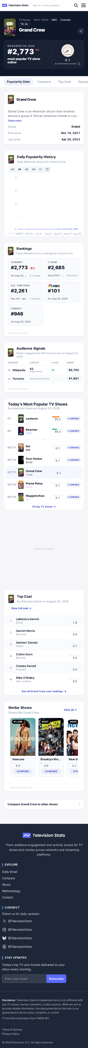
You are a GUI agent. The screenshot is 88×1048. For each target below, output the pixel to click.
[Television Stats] (15, 5)
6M (33, 169)
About (6, 884)
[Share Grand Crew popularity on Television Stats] (80, 31)
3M (26, 169)
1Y (40, 169)
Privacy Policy (10, 1034)
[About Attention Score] (79, 63)
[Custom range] (47, 169)
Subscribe (56, 978)
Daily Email (9, 872)
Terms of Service (12, 1029)
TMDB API (42, 1018)
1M (19, 169)
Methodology (11, 891)
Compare (8, 878)
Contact (7, 897)
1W (12, 169)
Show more (15, 120)
